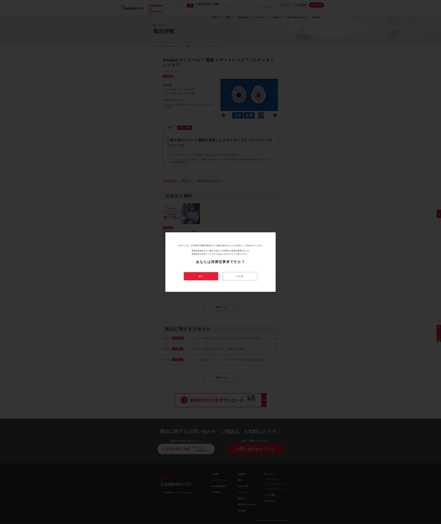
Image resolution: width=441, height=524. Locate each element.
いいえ (240, 276)
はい (201, 276)
